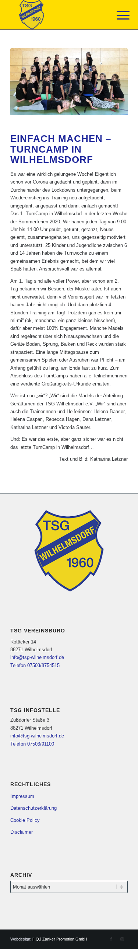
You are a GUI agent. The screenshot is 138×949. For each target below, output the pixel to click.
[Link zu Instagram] (122, 939)
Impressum (22, 796)
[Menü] (117, 15)
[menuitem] (117, 15)
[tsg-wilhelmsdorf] (57, 14)
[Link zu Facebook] (111, 939)
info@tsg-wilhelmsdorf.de (37, 657)
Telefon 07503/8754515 (35, 665)
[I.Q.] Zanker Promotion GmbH (59, 939)
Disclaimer (21, 832)
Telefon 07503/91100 (32, 744)
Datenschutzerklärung (33, 808)
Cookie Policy (25, 820)
